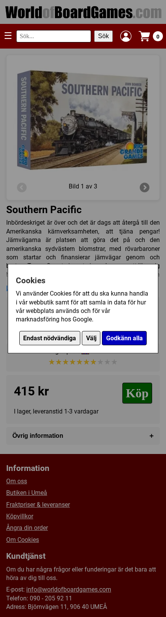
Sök (103, 36)
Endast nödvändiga (49, 338)
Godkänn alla (124, 338)
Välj (91, 338)
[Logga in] (126, 36)
